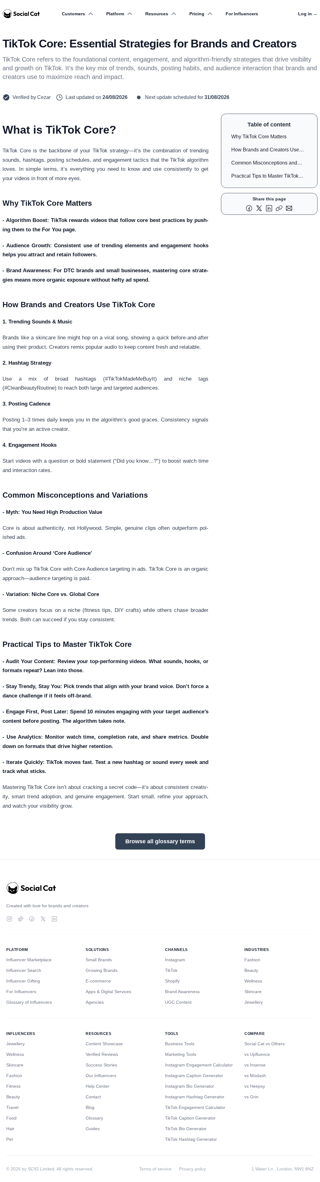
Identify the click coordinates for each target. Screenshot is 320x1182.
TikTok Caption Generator (190, 1118)
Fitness (13, 1086)
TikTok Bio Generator (186, 1128)
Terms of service (155, 1168)
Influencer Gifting (23, 980)
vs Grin (251, 1096)
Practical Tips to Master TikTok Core (264, 177)
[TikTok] (21, 919)
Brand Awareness (182, 991)
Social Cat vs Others (264, 1043)
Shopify (172, 980)
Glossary (94, 1118)
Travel (12, 1107)
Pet (9, 1139)
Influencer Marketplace (29, 959)
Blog (90, 1107)
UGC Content (178, 1002)
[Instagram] (9, 919)
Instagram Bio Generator (189, 1086)
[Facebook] (32, 919)
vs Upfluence (257, 1054)
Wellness (253, 980)
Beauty (251, 970)
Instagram (175, 959)
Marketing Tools (180, 1054)
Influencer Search (23, 970)
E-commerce (98, 980)
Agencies (95, 1002)
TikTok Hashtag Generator (191, 1139)
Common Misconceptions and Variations (264, 164)
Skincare (253, 991)
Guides (93, 1128)
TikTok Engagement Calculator (195, 1107)
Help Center (97, 1086)
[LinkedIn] (54, 919)
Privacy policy (192, 1168)
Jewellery (253, 1002)
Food (11, 1118)
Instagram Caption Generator (194, 1075)
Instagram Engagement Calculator (199, 1064)
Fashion (252, 959)
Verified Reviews (102, 1054)
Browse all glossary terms (160, 841)
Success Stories (101, 1064)
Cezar (44, 97)
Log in (308, 13)
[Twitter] (43, 919)
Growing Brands (102, 970)
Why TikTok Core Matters (259, 136)
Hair (10, 1128)
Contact (93, 1096)
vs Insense (255, 1064)
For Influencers (242, 13)
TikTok (171, 970)
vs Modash (255, 1075)
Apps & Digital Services (108, 991)
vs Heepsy (254, 1086)
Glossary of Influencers (29, 1002)
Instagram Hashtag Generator (194, 1096)
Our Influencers (101, 1075)
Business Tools (179, 1043)
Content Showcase (104, 1043)
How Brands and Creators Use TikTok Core (265, 151)
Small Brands (99, 959)
